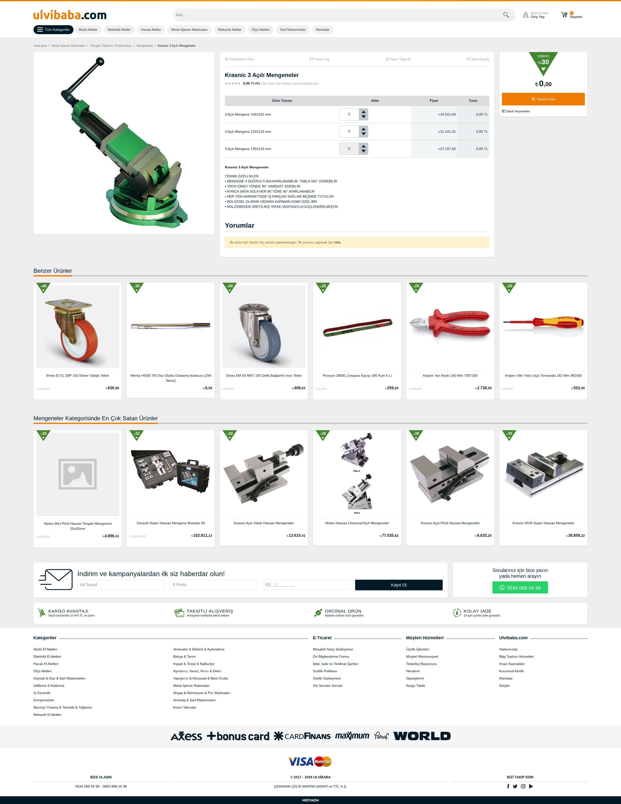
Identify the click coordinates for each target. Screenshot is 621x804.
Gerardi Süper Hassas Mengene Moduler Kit (171, 523)
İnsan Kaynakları (512, 664)
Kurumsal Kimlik (511, 671)
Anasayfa (40, 45)
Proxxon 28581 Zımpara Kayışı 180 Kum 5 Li (357, 375)
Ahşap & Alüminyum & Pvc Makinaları (201, 693)
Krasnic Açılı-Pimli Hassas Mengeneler (450, 523)
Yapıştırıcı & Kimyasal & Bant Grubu (200, 678)
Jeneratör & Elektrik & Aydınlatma (198, 649)
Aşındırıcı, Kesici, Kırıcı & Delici (197, 671)
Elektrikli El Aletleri (47, 656)
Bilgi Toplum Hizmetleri (516, 656)
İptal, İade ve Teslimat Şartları (336, 664)
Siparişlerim (415, 678)
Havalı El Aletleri (45, 664)
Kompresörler (43, 700)
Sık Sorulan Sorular (328, 685)
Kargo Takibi (415, 685)
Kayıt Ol (399, 585)
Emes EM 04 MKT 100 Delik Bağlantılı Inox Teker (264, 375)
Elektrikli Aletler (119, 29)
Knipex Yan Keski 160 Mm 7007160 (450, 375)
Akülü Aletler (88, 29)
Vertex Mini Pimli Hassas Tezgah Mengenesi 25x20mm (78, 526)
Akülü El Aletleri (45, 649)
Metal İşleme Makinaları (189, 29)
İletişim (504, 685)
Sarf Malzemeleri (293, 29)
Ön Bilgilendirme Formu (331, 656)
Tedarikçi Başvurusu (421, 664)
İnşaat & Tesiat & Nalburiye (193, 664)
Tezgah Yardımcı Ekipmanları (111, 45)
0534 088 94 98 (523, 588)
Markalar (323, 29)
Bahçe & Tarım (184, 656)
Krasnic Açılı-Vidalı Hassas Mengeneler (264, 523)
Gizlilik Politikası (325, 671)
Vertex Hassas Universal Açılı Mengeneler (357, 523)
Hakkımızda (508, 649)
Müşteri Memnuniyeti (422, 656)
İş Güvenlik (41, 693)
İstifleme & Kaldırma (48, 685)
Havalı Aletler (151, 29)
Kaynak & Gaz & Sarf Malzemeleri (59, 678)
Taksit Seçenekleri (517, 111)
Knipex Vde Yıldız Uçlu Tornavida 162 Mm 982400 (543, 375)
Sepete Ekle (546, 99)
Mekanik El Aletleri (47, 715)
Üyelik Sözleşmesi (327, 678)
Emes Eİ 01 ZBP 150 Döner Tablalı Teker (77, 375)
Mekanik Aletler (229, 29)
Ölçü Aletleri (261, 29)
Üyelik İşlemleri (417, 649)
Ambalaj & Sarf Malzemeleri (194, 700)
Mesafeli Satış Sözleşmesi (333, 649)
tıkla (337, 242)
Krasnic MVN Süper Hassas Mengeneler (543, 523)
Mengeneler (145, 45)
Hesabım (413, 671)
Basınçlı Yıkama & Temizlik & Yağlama (62, 707)
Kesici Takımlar (184, 707)
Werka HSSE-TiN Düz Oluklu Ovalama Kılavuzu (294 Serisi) (171, 378)
